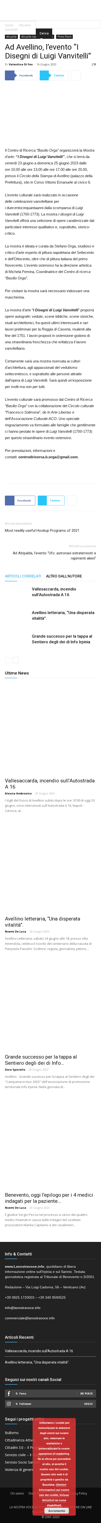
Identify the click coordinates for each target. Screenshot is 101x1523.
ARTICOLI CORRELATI (23, 576)
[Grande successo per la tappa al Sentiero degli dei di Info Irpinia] (17, 645)
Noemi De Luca (15, 931)
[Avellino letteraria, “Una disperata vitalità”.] (17, 622)
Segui (88, 1404)
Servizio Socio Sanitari (22, 1462)
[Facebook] (40, 3)
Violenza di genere (19, 1469)
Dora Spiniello (15, 1069)
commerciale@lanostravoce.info (30, 1318)
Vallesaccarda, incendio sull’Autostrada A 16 (39, 1351)
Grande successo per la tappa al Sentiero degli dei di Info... (41, 1060)
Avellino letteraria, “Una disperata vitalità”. (37, 1362)
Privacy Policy (77, 1493)
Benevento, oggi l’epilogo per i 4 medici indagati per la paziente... (49, 1198)
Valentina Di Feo (21, 64)
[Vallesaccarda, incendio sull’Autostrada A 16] (17, 598)
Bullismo (12, 1432)
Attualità (24, 25)
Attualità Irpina (30, 36)
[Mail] (50, 3)
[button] (68, 13)
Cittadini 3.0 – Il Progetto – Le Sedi (32, 1447)
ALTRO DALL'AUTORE (64, 576)
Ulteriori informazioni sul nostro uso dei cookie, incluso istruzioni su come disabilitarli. (54, 1495)
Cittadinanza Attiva (20, 1440)
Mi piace (86, 1393)
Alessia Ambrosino (18, 793)
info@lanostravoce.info (22, 1308)
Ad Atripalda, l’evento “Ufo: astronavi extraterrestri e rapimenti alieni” (54, 555)
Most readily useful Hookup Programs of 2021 (42, 530)
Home (9, 25)
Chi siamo (17, 1493)
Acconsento (56, 1511)
